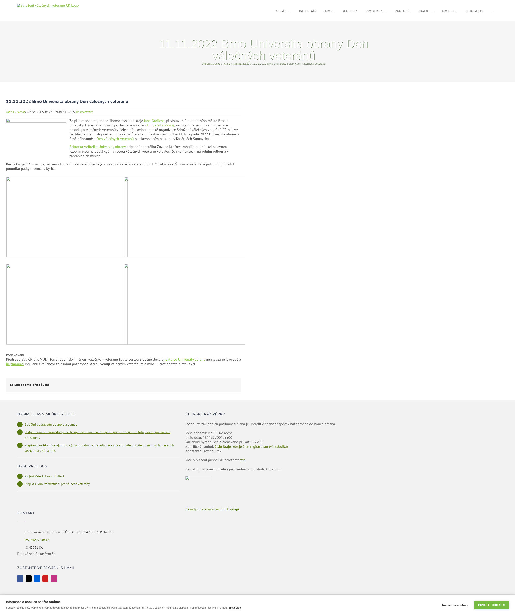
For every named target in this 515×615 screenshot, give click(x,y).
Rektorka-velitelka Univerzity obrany (97, 146)
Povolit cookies (491, 605)
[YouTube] (45, 578)
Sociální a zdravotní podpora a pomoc (51, 424)
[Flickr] (37, 578)
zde (243, 460)
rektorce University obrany (184, 359)
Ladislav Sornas (15, 112)
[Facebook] (20, 578)
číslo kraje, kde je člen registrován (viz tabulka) (251, 446)
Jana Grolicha (154, 120)
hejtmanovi (15, 364)
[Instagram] (54, 578)
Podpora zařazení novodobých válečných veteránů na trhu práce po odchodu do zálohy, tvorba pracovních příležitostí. (97, 434)
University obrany (160, 125)
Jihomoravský (84, 112)
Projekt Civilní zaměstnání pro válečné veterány (57, 484)
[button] (492, 10)
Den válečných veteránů (115, 138)
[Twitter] (29, 578)
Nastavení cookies (455, 605)
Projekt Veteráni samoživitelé (44, 476)
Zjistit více (235, 607)
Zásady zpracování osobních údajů (212, 509)
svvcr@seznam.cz (37, 540)
